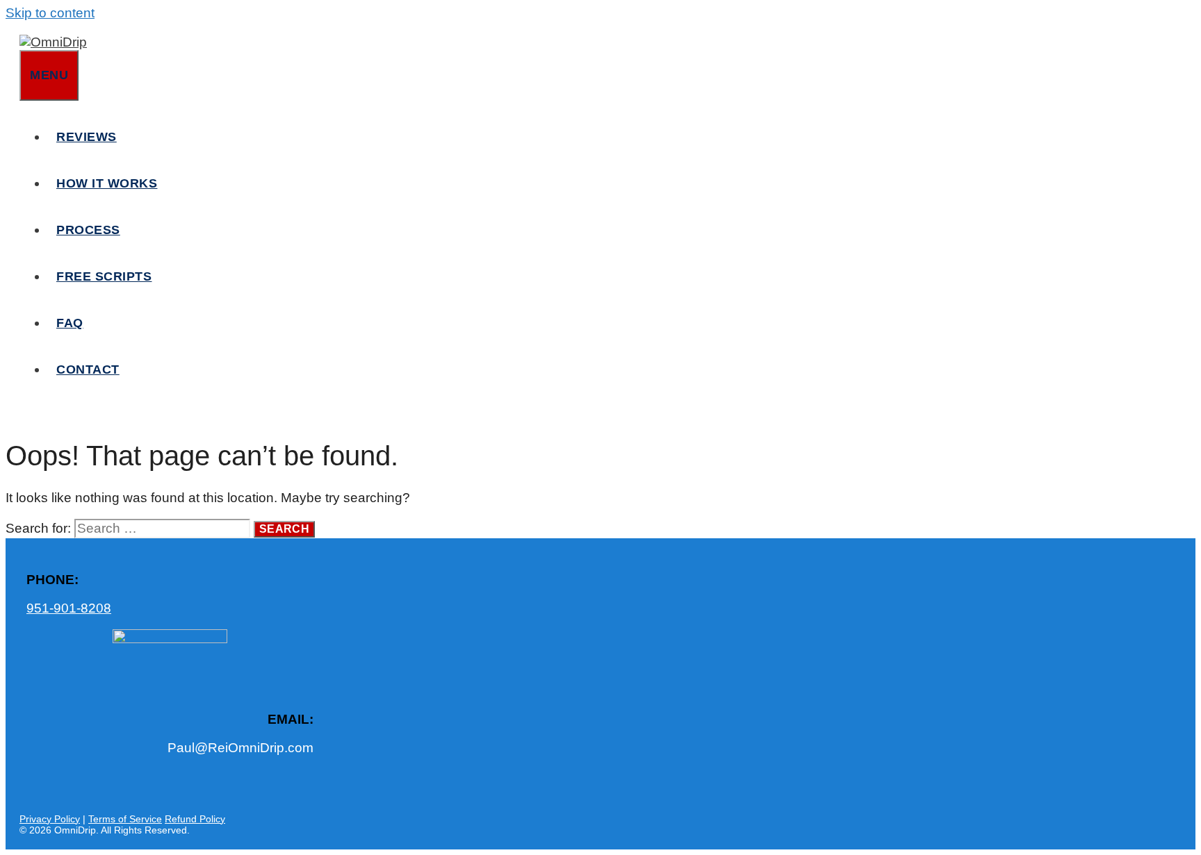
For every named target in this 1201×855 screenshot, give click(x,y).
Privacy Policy (49, 818)
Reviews (86, 137)
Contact (88, 369)
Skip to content (50, 13)
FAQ (69, 323)
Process (88, 230)
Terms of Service (125, 818)
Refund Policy (195, 818)
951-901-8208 (68, 608)
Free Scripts (104, 276)
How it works (106, 183)
